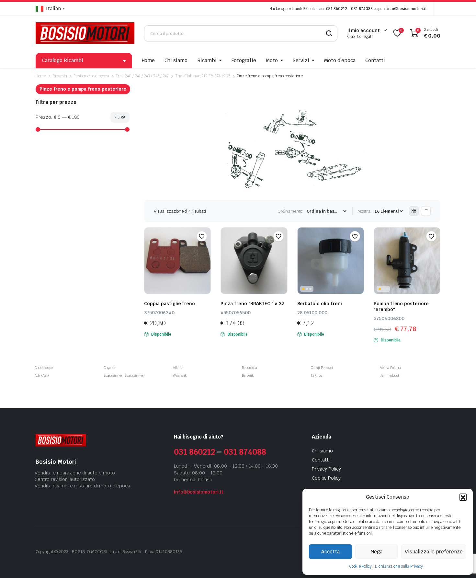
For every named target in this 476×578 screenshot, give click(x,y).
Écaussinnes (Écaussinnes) (124, 375)
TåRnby (316, 375)
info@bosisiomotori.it (407, 8)
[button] (463, 497)
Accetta (330, 552)
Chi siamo (175, 60)
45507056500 (236, 313)
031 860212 (336, 8)
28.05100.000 (312, 313)
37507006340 (159, 313)
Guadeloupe (44, 368)
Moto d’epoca (340, 60)
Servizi (300, 60)
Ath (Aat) (42, 375)
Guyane (109, 368)
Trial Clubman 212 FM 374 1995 (202, 76)
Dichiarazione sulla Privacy (399, 566)
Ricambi (207, 60)
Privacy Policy (326, 469)
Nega (376, 552)
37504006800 (389, 318)
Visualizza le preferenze (434, 552)
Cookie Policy (360, 566)
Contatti (375, 60)
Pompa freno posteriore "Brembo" (401, 306)
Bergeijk (248, 375)
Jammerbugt (390, 375)
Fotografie (244, 60)
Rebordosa (249, 368)
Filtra (120, 117)
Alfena (178, 368)
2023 (63, 551)
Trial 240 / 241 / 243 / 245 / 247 (142, 76)
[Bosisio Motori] (85, 33)
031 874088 (362, 8)
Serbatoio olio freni (319, 303)
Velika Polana (390, 368)
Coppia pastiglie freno (169, 303)
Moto (272, 60)
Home (148, 60)
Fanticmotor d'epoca (91, 76)
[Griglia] (414, 211)
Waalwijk (180, 375)
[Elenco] (426, 211)
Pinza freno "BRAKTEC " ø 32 (252, 303)
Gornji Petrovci (322, 368)
